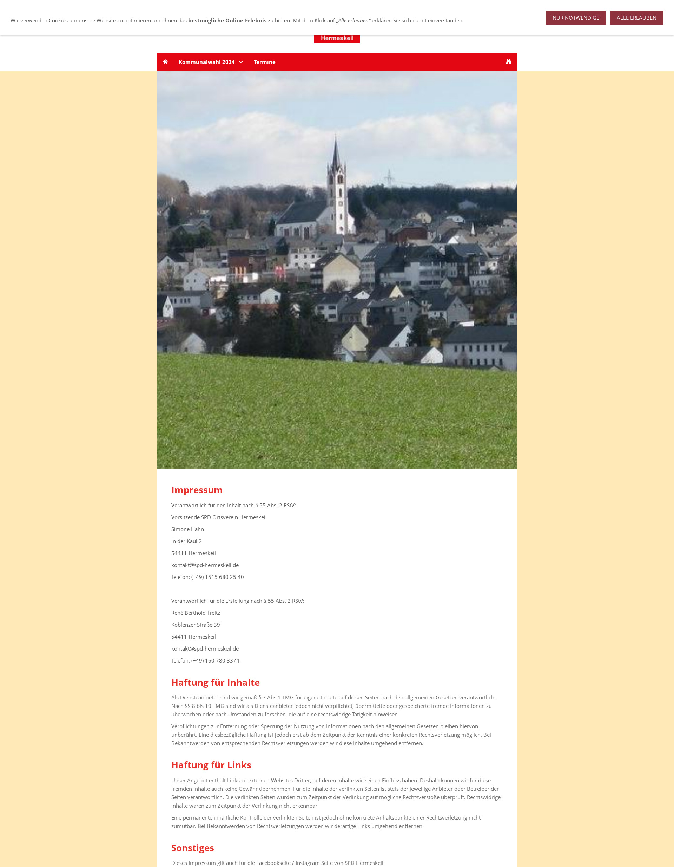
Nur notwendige (576, 17)
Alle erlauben (636, 17)
